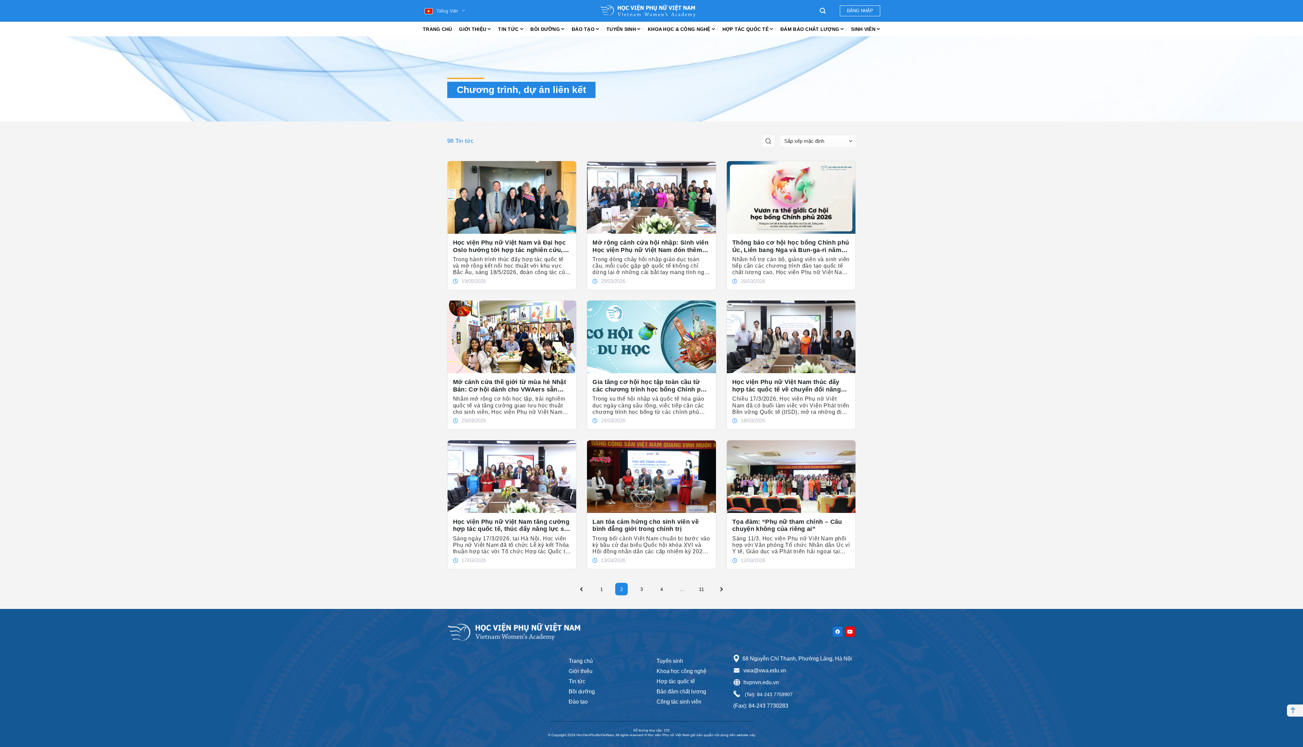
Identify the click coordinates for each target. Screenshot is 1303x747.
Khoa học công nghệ (681, 671)
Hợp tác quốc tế (745, 29)
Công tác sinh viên (679, 702)
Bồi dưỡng (545, 29)
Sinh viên (863, 29)
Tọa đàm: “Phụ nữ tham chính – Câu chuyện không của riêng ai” (787, 525)
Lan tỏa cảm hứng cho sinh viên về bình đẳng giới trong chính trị (645, 525)
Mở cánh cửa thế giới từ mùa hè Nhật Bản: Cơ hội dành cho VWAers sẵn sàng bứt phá (509, 386)
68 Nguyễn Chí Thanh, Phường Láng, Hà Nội (797, 659)
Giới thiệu (472, 29)
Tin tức (508, 29)
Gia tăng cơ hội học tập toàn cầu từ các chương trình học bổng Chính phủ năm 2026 (650, 386)
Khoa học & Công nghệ (679, 29)
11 (703, 587)
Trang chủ (437, 29)
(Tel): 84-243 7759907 (768, 694)
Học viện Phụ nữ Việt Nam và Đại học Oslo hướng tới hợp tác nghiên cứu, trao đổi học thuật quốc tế (509, 246)
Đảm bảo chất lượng (809, 29)
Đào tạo (583, 29)
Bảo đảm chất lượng (681, 691)
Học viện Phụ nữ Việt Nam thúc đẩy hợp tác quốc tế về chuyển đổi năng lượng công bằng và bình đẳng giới (786, 386)
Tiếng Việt (447, 11)
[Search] (823, 11)
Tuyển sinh (621, 29)
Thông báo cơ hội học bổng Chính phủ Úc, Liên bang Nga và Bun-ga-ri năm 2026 (790, 246)
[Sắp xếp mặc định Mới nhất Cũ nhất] (818, 141)
